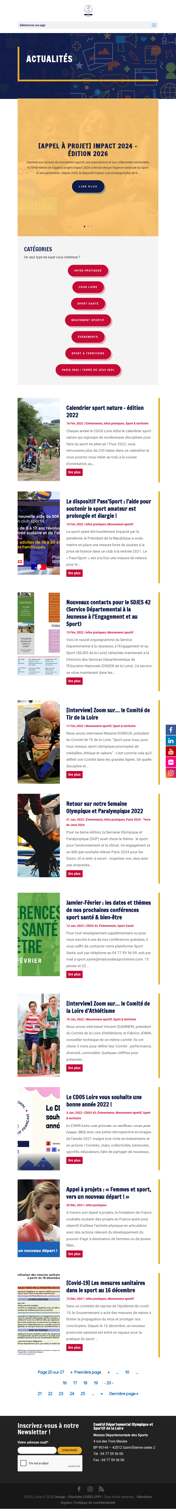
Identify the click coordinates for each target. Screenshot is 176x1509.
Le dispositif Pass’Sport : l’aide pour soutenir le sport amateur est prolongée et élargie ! (108, 508)
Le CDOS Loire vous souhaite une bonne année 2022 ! (104, 1100)
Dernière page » (123, 1393)
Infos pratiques (114, 423)
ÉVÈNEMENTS (88, 337)
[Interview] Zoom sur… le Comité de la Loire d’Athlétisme (108, 1007)
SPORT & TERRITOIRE (88, 353)
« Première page (85, 1372)
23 (61, 1393)
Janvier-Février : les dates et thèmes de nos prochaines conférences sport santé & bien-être (108, 910)
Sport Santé (125, 925)
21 (40, 1393)
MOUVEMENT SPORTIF (88, 320)
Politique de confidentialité (94, 1503)
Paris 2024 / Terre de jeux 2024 (88, 370)
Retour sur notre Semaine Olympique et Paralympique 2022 (104, 807)
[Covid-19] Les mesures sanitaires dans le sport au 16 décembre (105, 1286)
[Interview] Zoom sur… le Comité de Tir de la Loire (108, 713)
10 (127, 1372)
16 (65, 1382)
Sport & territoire (137, 423)
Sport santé (88, 303)
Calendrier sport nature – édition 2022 (105, 411)
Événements (93, 423)
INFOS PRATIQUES (88, 270)
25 (83, 1393)
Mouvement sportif (120, 524)
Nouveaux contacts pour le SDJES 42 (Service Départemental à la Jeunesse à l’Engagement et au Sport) (108, 613)
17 (75, 1382)
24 (72, 1393)
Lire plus (88, 186)
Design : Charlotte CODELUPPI (78, 1497)
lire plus (74, 472)
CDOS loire (88, 287)
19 (96, 1382)
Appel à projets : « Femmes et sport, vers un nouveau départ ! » (108, 1193)
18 (85, 1382)
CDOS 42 (92, 925)
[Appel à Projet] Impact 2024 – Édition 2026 (88, 149)
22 (50, 1393)
